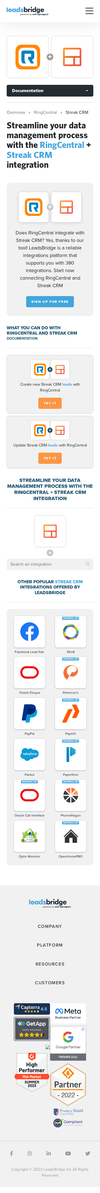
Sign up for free (50, 301)
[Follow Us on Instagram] (30, 1153)
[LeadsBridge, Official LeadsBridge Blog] (27, 11)
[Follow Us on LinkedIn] (48, 1153)
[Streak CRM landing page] (72, 57)
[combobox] (50, 564)
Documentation (27, 90)
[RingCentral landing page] (28, 57)
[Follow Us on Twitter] (87, 1153)
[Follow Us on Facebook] (11, 1153)
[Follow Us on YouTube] (68, 1153)
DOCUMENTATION (22, 338)
